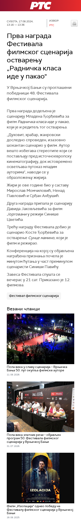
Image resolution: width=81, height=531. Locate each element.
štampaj (74, 23)
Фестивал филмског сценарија (34, 296)
